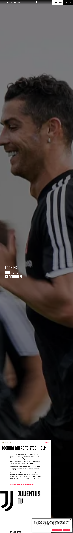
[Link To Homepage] (36, 2)
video (19, 2)
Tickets (8, 2)
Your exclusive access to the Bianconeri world (22, 484)
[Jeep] (60, 2)
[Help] (68, 2)
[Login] (71, 2)
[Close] (70, 519)
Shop (11, 2)
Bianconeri (15, 2)
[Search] (66, 2)
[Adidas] (55, 2)
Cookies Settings (57, 529)
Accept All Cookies (66, 529)
